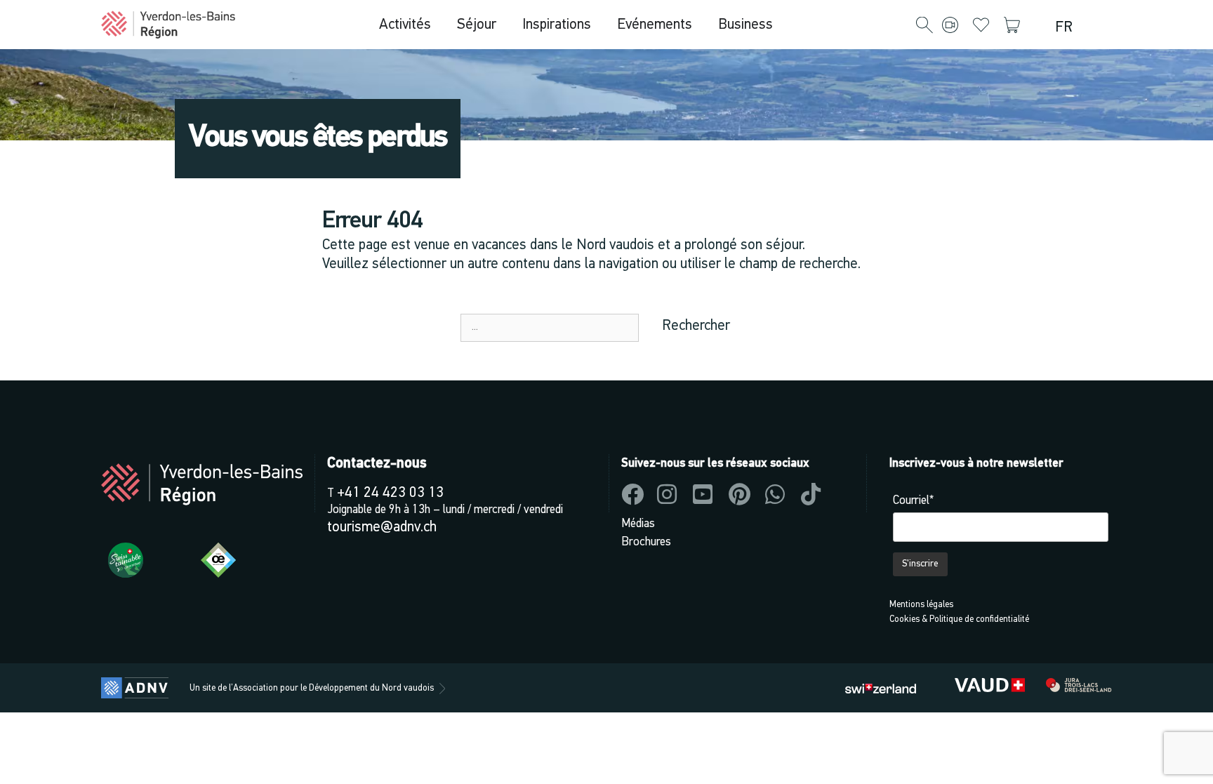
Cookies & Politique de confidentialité (959, 619)
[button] (924, 26)
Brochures (646, 542)
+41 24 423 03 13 (390, 493)
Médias (638, 524)
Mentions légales (921, 604)
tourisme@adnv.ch (382, 527)
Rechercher (696, 326)
